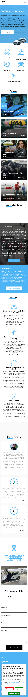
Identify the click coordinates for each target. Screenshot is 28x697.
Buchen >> (21, 114)
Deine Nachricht (5, 630)
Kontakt (7, 32)
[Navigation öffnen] (24, 2)
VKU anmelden (14, 260)
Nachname (4, 607)
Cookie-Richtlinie (14, 682)
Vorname (4, 600)
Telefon (3, 623)
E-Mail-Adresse (6, 615)
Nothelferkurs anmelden (14, 288)
